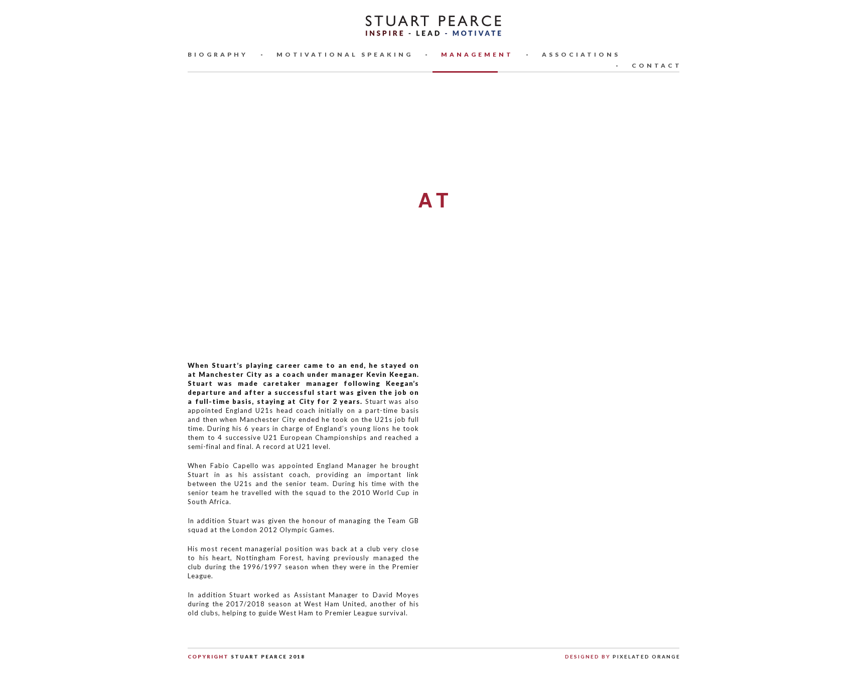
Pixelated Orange (645, 656)
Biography (218, 54)
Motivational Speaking (344, 54)
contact (657, 65)
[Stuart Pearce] (434, 25)
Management (477, 54)
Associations (581, 54)
